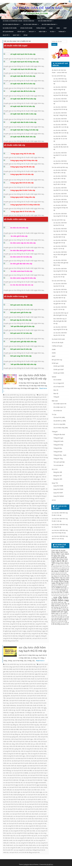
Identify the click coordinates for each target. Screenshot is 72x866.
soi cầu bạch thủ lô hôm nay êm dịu (23, 522)
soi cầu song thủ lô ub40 (35, 609)
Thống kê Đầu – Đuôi (59, 455)
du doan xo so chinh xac (60, 568)
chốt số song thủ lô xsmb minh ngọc (29, 479)
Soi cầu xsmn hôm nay (49, 24)
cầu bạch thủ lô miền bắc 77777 (26, 419)
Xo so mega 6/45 (58, 383)
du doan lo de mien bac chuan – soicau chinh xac (18, 21)
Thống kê (61, 31)
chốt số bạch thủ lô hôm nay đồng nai (17, 448)
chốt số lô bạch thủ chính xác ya (25, 744)
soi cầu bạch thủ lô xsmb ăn (24, 556)
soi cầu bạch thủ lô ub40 (33, 799)
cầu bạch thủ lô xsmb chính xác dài (16, 428)
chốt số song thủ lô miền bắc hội (23, 474)
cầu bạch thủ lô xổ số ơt (28, 424)
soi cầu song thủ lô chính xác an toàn (14, 585)
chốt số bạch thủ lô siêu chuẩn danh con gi (19, 455)
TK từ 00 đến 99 (58, 465)
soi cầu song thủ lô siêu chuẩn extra (25, 845)
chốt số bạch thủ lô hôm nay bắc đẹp (14, 445)
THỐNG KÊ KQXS (40, 28)
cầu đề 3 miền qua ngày (23, 710)
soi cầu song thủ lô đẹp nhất (37, 588)
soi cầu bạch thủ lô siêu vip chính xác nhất (24, 544)
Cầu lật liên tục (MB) (59, 421)
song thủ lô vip (26, 633)
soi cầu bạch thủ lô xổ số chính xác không (34, 802)
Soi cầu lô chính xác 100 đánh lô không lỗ (32, 573)
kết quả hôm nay (8, 31)
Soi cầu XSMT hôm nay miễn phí (59, 615)
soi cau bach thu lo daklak (28, 520)
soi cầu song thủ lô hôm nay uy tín (26, 835)
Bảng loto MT (57, 475)
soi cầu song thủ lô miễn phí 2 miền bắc (24, 604)
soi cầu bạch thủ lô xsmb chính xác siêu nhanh (24, 814)
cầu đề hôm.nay (36, 710)
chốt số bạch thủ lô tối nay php (30, 734)
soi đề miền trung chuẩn (59, 621)
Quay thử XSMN (58, 489)
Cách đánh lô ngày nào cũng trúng (60, 555)
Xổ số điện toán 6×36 (59, 404)
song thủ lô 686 (22, 616)
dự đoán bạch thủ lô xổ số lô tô (18, 484)
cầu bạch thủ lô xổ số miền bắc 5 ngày (28, 421)
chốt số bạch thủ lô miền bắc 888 (18, 453)
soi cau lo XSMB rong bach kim (60, 588)
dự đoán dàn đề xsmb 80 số (58, 573)
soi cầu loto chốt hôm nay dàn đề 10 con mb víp (60, 138)
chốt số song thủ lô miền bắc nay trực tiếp (33, 751)
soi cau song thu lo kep (17, 597)
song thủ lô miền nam (35, 626)
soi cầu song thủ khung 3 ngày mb (16, 580)
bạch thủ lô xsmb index (25, 414)
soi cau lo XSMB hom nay (59, 587)
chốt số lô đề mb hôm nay (13, 469)
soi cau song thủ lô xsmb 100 (24, 612)
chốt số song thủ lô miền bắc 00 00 (32, 749)
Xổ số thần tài (57, 410)
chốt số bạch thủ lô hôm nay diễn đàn (26, 722)
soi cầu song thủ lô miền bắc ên (24, 838)
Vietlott (31, 31)
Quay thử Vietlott (58, 496)
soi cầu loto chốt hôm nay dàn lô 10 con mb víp (60, 155)
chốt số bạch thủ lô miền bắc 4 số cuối (28, 727)
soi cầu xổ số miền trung (60, 619)
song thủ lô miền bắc (28, 624)
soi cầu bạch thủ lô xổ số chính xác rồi (25, 551)
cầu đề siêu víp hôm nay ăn (16, 715)
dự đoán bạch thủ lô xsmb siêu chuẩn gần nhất (25, 768)
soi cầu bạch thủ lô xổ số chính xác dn (18, 549)
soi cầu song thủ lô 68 (39, 823)
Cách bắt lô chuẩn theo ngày (58, 551)
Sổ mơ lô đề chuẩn (26, 28)
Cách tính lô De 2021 (59, 553)
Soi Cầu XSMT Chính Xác (59, 614)
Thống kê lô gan (58, 438)
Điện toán (42, 31)
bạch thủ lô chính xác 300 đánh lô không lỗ (26, 397)
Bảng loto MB (57, 472)
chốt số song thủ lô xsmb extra (36, 753)
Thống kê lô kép (58, 445)
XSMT (65, 28)
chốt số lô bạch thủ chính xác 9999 (13, 465)
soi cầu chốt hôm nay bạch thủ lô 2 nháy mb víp (60, 81)
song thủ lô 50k (11, 616)
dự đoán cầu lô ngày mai (36, 493)
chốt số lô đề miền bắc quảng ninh (23, 472)
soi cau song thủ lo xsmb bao (19, 614)
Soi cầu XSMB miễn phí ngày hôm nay (60, 612)
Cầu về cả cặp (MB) (59, 424)
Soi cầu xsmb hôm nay (45, 21)
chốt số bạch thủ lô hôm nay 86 (37, 443)
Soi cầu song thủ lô (33, 580)
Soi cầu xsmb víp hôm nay (11, 24)
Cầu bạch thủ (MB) (59, 417)
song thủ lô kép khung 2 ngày (36, 616)
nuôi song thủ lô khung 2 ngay (34, 513)
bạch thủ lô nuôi (27, 407)
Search (54, 44)
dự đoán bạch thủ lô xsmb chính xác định (24, 763)
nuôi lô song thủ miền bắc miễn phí (36, 510)
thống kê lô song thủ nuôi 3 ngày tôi (29, 636)
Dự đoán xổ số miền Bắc (59, 576)
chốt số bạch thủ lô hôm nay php (29, 725)
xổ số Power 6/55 (58, 386)
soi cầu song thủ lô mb (32, 597)
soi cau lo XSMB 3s (57, 585)
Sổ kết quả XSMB (58, 366)
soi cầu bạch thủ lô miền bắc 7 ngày (36, 780)
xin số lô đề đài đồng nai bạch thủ (29, 852)
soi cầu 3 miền (62, 592)
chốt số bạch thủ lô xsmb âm (15, 462)
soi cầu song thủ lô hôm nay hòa (19, 592)
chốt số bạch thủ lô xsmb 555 (28, 737)
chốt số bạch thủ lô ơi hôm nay (28, 729)
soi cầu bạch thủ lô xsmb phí (16, 563)
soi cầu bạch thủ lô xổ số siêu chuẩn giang (30, 554)
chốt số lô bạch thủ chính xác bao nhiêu (25, 741)
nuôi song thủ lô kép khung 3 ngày (13, 513)
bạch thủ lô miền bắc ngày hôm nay (19, 404)
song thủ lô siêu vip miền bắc (12, 633)
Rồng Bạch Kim (62, 583)
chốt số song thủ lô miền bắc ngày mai (29, 477)
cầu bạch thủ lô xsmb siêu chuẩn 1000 (21, 433)
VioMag (25, 864)
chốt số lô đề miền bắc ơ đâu (35, 746)
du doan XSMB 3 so (59, 571)
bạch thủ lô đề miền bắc (16, 402)
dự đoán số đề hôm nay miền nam (59, 573)
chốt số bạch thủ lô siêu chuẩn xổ (32, 732)
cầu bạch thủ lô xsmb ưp (23, 438)
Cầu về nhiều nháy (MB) (60, 428)
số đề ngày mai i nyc (60, 622)
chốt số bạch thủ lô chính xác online (33, 717)
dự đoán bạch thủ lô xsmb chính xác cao (15, 486)
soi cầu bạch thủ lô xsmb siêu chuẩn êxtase (29, 819)
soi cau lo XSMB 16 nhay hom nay (60, 585)
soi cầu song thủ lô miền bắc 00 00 (24, 600)
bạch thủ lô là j (29, 402)
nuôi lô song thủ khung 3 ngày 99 (25, 501)
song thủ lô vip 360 (37, 633)
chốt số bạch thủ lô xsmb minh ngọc (35, 462)
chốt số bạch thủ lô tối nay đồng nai (20, 457)
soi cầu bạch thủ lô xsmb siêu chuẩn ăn (19, 566)
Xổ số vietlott (57, 380)
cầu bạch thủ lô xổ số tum (20, 426)
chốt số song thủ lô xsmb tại (34, 756)
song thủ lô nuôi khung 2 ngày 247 (37, 631)
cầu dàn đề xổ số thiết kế (60, 565)
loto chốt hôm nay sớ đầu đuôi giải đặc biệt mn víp (60, 321)
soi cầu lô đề (62, 607)
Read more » (40, 661)
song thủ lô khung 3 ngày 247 (12, 619)
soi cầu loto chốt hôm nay (60, 599)
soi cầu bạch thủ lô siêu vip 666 (35, 794)
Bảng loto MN (57, 479)
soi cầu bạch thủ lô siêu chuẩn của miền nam (26, 790)
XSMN (58, 28)
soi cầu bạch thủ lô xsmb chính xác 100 (28, 559)
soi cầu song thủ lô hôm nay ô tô (22, 595)
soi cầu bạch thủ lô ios (22, 525)
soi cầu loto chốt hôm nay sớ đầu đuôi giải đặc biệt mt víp (60, 262)
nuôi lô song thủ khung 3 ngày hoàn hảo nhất (30, 503)
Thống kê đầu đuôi (59, 434)
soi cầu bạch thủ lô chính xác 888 (29, 518)
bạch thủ (41, 395)
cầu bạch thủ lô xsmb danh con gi (19, 431)
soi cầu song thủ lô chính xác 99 (36, 583)
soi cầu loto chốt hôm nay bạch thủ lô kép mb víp (60, 101)
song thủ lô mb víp (15, 624)
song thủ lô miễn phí (21, 629)
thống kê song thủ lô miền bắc (22, 638)
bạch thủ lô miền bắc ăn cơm (12, 674)
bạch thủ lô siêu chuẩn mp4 (11, 679)
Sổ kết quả (20, 31)
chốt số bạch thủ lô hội (20, 443)
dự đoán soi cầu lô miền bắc (23, 496)
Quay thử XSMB (58, 486)
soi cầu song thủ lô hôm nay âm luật (14, 590)
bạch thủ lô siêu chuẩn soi (14, 409)
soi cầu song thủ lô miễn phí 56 (25, 843)
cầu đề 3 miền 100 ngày (39, 708)
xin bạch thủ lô (36, 638)
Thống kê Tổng (58, 458)
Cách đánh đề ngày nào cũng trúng (59, 558)
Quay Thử (16, 35)
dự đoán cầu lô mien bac (20, 493)
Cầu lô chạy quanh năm (59, 565)
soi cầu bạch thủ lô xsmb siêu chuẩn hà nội (28, 568)
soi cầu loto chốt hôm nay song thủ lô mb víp (32, 376)
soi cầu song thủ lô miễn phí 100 (23, 840)
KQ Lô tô (5, 35)
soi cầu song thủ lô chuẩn (20, 588)
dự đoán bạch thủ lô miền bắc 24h (25, 758)
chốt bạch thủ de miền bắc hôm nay (21, 440)
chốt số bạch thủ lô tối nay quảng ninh (17, 460)
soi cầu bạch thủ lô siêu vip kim (25, 547)
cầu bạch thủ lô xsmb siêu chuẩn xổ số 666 (30, 436)
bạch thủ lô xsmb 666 (39, 411)
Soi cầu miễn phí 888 (59, 608)
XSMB (50, 28)
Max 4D (55, 393)
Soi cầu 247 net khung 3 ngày (29, 515)
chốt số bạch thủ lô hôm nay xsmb (16, 450)
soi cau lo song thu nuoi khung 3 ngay (20, 578)
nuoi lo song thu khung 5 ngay (16, 510)
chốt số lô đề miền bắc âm (30, 469)
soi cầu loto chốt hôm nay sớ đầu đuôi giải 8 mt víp (60, 254)
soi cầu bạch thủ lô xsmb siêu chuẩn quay (19, 823)
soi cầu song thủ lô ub (20, 609)
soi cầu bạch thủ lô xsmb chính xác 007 (35, 809)
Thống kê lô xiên (58, 441)
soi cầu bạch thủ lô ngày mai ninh (25, 532)
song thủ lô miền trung (35, 629)
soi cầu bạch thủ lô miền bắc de (23, 530)
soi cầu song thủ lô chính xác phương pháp (16, 828)
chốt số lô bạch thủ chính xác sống (17, 467)
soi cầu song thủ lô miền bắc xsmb (22, 602)
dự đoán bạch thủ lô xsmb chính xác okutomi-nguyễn (29, 489)
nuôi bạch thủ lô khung (27, 498)
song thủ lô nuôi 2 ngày (19, 631)
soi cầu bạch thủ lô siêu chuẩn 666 (28, 534)
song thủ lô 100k (34, 614)
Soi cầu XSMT (62, 613)
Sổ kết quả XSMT (58, 369)
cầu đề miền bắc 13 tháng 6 (23, 712)
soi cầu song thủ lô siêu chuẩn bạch (23, 607)
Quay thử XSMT (58, 493)
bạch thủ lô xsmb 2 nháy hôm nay (21, 411)
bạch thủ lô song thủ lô (30, 409)
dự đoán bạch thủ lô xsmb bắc (38, 484)
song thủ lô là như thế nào (24, 621)
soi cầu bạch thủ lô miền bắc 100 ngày (21, 527)
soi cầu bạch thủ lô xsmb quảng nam (24, 816)
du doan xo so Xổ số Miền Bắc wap (60, 568)
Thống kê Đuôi (57, 452)
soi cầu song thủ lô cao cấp (17, 583)
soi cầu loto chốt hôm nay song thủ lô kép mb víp (60, 207)
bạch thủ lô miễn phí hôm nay (12, 407)
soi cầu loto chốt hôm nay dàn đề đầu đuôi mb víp (60, 147)
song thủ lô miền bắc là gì (19, 626)
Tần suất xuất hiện (59, 462)
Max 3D (55, 390)
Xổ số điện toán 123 (59, 407)
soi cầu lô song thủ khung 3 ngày (23, 576)
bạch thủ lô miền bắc (40, 671)
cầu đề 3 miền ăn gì (9, 710)
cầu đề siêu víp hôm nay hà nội (34, 715)
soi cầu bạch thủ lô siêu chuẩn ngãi (17, 539)
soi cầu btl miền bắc (13, 573)
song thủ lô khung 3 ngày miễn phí (32, 619)
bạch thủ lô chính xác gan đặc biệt (23, 399)
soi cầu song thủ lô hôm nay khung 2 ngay (25, 833)
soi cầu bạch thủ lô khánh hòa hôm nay (33, 778)
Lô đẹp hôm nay (60, 577)
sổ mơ (25, 35)
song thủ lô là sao (38, 621)
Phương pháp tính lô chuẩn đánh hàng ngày (60, 581)
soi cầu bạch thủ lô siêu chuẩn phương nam (20, 542)
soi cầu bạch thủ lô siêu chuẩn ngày (31, 792)
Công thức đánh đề (60, 564)
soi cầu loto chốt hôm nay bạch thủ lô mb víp (32, 649)
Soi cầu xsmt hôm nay (30, 24)
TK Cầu (52, 31)
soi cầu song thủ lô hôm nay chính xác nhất (22, 831)
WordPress (50, 864)
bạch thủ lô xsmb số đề (16, 416)
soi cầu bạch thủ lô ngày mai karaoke (34, 782)
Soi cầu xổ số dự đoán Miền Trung (60, 617)
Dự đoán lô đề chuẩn (9, 28)
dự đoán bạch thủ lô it (23, 481)
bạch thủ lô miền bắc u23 (38, 404)
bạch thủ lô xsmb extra (10, 414)
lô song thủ (15, 498)
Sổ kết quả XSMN (58, 373)
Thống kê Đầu (57, 448)
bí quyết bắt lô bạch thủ (31, 416)
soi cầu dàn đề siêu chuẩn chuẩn (59, 594)
